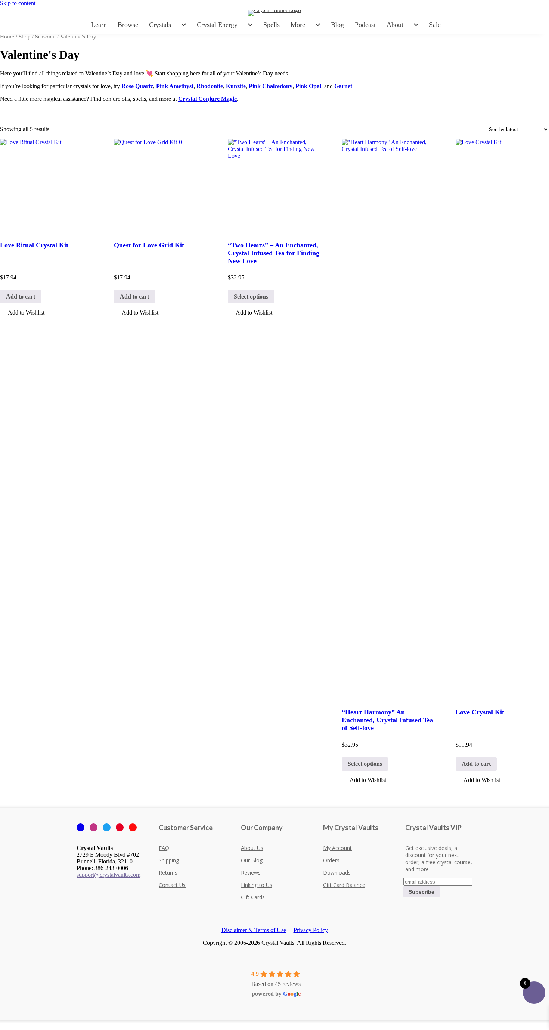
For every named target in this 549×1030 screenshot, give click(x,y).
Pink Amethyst (174, 86)
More (298, 24)
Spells (271, 24)
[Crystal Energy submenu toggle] (250, 24)
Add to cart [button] (20, 296)
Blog (337, 24)
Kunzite (236, 86)
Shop (25, 37)
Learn (99, 24)
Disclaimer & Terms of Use (253, 930)
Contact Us (172, 884)
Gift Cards (253, 897)
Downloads (337, 872)
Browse (128, 24)
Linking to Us (256, 884)
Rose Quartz (137, 86)
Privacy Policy (311, 930)
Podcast (365, 24)
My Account (337, 847)
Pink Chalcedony (270, 86)
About (395, 24)
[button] (22, 313)
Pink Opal (308, 86)
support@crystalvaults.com (108, 875)
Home (7, 37)
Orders (331, 860)
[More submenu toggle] (317, 24)
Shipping (169, 860)
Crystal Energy (217, 24)
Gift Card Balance (344, 884)
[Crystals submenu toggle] (183, 24)
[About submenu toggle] (416, 24)
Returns (168, 872)
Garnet (343, 86)
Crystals (160, 24)
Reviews (251, 872)
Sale (435, 24)
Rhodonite (209, 86)
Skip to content (17, 3)
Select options (251, 296)
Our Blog (252, 860)
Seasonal (45, 37)
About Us (252, 847)
